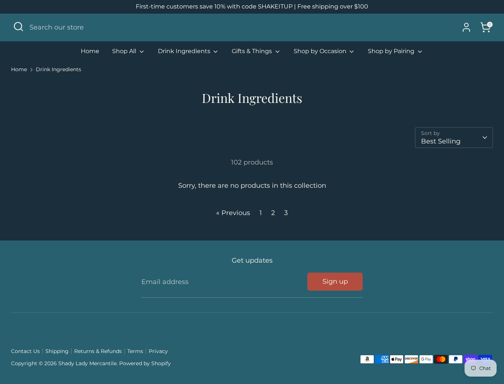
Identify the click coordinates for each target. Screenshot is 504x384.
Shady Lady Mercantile (252, 27)
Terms (135, 351)
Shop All (125, 51)
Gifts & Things (252, 51)
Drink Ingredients (185, 51)
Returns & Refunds (98, 351)
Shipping (57, 351)
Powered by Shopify (145, 363)
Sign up (335, 281)
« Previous (233, 213)
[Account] (466, 27)
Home (90, 51)
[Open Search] (18, 26)
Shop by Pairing (392, 51)
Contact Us (25, 351)
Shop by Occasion (321, 51)
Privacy (158, 351)
